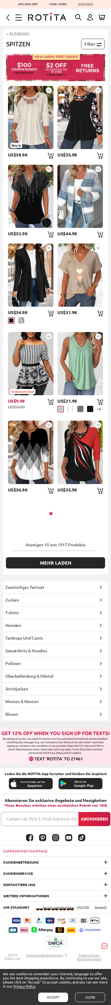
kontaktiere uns (19, 885)
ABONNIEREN (94, 819)
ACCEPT (53, 997)
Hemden (13, 625)
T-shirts (12, 612)
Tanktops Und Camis (24, 638)
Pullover (13, 663)
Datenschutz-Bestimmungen (89, 957)
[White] (70, 409)
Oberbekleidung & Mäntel (29, 676)
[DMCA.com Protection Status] (55, 943)
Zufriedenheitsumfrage (25, 851)
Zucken (12, 600)
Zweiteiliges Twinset (24, 587)
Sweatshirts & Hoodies (26, 650)
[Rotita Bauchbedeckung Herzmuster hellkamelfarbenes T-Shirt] (80, 275)
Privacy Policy (24, 986)
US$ (80, 907)
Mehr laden (55, 563)
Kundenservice (18, 873)
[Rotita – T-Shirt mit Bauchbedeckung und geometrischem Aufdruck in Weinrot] (80, 452)
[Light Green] (60, 409)
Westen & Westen (22, 701)
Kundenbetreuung (21, 862)
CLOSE (90, 997)
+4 (99, 409)
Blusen (11, 714)
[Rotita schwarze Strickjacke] (31, 275)
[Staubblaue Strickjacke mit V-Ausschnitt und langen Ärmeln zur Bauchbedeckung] (80, 196)
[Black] (11, 320)
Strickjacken (16, 689)
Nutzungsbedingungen (44, 955)
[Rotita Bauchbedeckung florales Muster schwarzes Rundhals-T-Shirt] (80, 117)
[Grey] (21, 320)
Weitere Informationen (26, 896)
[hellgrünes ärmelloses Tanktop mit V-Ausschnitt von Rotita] (80, 363)
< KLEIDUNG (17, 34)
